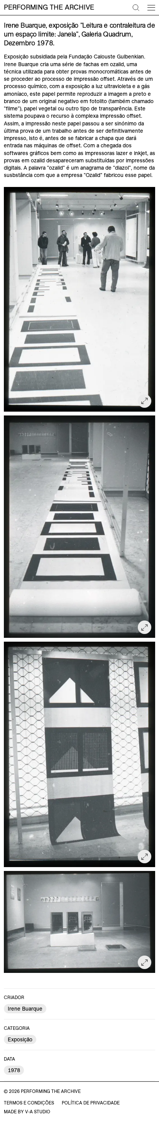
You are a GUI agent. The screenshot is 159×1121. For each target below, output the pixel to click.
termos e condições (29, 1103)
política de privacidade (91, 1103)
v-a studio (37, 1111)
